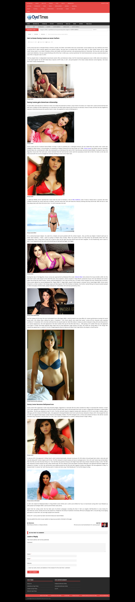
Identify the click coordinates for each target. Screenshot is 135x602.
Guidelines (66, 595)
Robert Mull (42, 42)
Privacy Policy (75, 595)
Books (37, 3)
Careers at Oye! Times (32, 588)
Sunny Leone (87, 148)
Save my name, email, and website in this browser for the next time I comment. (49, 567)
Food (57, 3)
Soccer (73, 8)
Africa (28, 26)
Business (35, 24)
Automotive (29, 3)
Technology (37, 6)
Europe (48, 26)
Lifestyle (59, 24)
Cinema (44, 24)
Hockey (42, 8)
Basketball (74, 6)
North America (75, 26)
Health (63, 3)
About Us (29, 583)
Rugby (67, 8)
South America (56, 26)
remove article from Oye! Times (89, 595)
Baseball (67, 6)
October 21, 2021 (33, 42)
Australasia (41, 26)
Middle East (66, 26)
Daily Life (44, 3)
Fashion (51, 3)
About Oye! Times (44, 595)
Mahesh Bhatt (79, 277)
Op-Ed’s (52, 24)
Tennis (28, 11)
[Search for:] (100, 29)
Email (28, 558)
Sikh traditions (76, 199)
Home (28, 24)
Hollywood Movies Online (61, 583)
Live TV (56, 588)
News (74, 24)
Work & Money (58, 6)
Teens (44, 6)
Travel (50, 6)
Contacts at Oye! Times (56, 595)
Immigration (71, 3)
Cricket (28, 8)
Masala (48, 42)
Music (67, 24)
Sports (81, 24)
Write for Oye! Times (32, 591)
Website (29, 563)
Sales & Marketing (104, 595)
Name (29, 554)
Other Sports (50, 8)
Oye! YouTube (60, 8)
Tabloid (88, 24)
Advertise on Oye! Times (32, 586)
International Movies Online (61, 586)
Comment (29, 542)
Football (35, 8)
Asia (34, 26)
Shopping (29, 6)
